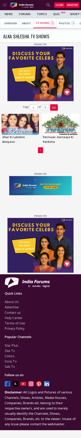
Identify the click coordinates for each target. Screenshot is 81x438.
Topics (42, 14)
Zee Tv (10, 351)
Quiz (56, 14)
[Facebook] (7, 384)
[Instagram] (31, 384)
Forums (24, 14)
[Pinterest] (39, 384)
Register (72, 5)
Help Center (14, 318)
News (9, 14)
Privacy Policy (15, 328)
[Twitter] (15, 384)
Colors (10, 356)
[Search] (48, 5)
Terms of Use (15, 323)
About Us (12, 302)
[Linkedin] (47, 384)
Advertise (12, 307)
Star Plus (11, 345)
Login (59, 5)
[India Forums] (21, 5)
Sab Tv (10, 366)
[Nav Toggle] (4, 5)
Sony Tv (11, 361)
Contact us (13, 312)
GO (54, 107)
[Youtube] (23, 384)
